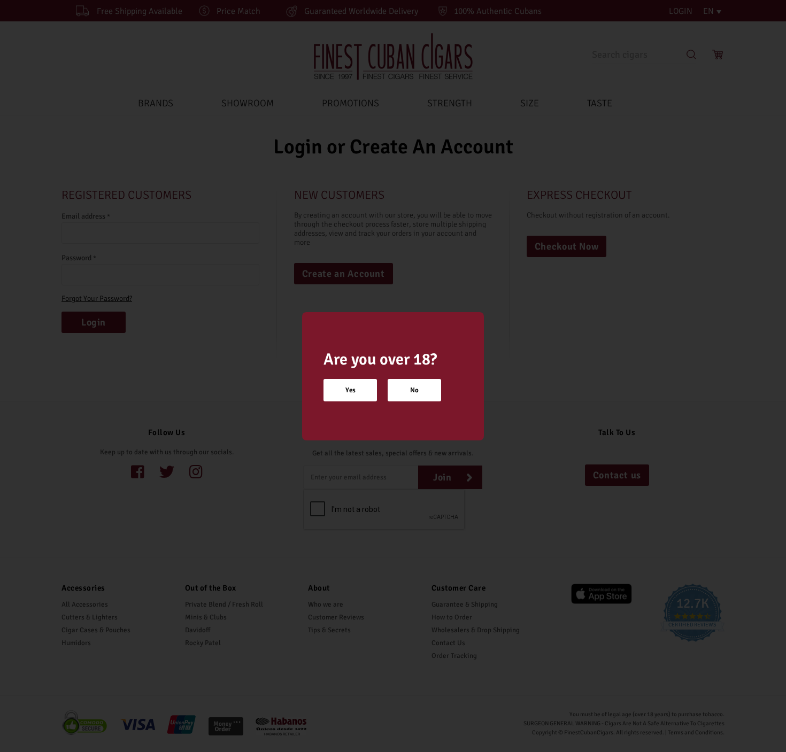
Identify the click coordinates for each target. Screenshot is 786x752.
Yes (350, 390)
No (414, 390)
